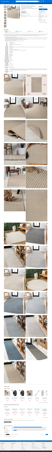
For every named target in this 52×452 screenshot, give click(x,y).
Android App (43, 445)
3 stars (12, 428)
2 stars (12, 429)
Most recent (8, 434)
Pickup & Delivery (17, 3)
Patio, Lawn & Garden (7, 4)
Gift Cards (12, 448)
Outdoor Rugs (14, 4)
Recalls (22, 446)
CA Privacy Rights (33, 446)
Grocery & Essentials (12, 3)
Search (47, 434)
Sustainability (2, 448)
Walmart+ (12, 447)
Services (6, 3)
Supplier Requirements (3, 449)
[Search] (39, 1)
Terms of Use (33, 444)
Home (4, 4)
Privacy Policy (33, 445)
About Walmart (2, 444)
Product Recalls (23, 448)
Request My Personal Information (35, 447)
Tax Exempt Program (23, 449)
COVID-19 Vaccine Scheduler (24, 444)
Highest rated (12, 434)
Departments (3, 3)
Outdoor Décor (11, 4)
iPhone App (43, 444)
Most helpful (16, 434)
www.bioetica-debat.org (44, 19)
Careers (23, 3)
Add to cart (43, 9)
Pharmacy (21, 3)
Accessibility (22, 447)
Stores (11, 445)
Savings (8, 3)
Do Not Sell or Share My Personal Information (36, 448)
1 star (12, 430)
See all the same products (45, 417)
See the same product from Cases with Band (43, 402)
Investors (2, 447)
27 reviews (26, 10)
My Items (26, 3)
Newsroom (2, 446)
